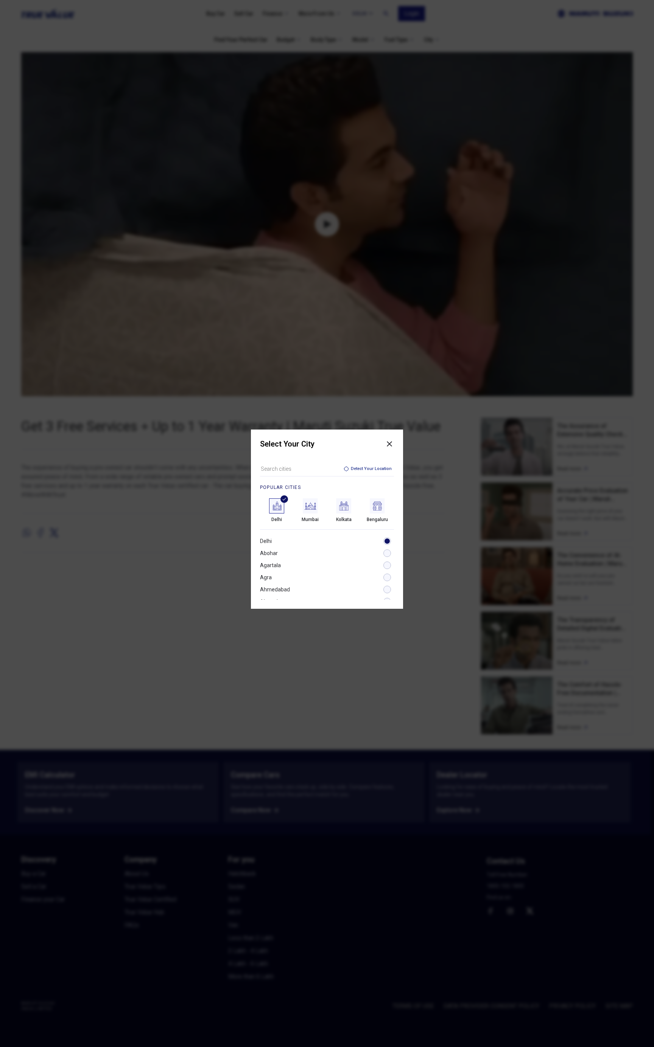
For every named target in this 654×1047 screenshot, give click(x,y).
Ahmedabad (275, 589)
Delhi (266, 541)
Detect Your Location (371, 468)
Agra (266, 577)
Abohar (269, 553)
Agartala (270, 565)
